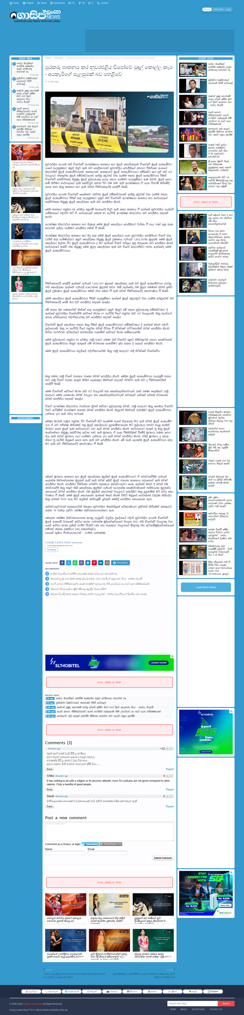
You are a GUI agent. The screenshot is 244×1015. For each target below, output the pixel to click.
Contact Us (215, 1009)
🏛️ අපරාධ (152, 991)
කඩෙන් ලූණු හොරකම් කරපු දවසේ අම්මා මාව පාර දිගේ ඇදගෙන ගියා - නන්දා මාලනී (28, 96)
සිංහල (207, 9)
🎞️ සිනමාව (132, 991)
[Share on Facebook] (62, 562)
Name (48, 849)
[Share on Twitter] (68, 562)
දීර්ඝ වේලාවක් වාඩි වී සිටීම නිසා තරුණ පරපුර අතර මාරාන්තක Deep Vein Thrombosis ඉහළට (220, 568)
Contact (104, 3)
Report (170, 769)
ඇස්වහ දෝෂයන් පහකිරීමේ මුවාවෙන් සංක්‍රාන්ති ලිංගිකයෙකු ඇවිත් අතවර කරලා (219, 252)
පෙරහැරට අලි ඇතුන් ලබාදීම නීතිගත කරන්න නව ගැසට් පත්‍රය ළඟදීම (27, 130)
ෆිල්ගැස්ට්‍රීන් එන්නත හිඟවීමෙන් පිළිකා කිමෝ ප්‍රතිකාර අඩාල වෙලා (220, 266)
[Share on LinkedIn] (100, 562)
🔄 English (213, 991)
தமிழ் (228, 9)
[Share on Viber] (81, 562)
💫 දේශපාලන (51, 991)
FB (83, 3)
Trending (58, 58)
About (44, 3)
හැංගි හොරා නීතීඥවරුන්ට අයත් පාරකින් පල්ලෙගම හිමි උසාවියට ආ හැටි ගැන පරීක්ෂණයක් (27, 114)
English (30, 3)
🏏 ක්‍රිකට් (172, 991)
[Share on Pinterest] (94, 562)
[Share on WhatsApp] (75, 562)
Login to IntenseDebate (90, 844)
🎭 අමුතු (193, 991)
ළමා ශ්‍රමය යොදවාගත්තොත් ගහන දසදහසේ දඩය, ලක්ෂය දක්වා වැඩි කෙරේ (220, 502)
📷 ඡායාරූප (112, 991)
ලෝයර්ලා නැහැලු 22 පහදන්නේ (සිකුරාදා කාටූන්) (218, 516)
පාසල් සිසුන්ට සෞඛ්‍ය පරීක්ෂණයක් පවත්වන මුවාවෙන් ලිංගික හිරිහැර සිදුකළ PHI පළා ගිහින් (220, 418)
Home (16, 3)
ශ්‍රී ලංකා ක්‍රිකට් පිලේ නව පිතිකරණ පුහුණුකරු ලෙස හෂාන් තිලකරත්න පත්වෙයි (219, 166)
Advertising (59, 3)
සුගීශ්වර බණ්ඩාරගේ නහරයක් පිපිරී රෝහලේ (27, 81)
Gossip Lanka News (32, 1004)
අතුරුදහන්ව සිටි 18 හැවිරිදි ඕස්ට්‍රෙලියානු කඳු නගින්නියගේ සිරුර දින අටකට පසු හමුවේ (220, 182)
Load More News (206, 587)
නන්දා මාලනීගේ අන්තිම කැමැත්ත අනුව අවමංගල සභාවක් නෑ (25, 67)
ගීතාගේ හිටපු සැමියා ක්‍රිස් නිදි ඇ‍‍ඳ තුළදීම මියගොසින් (78, 589)
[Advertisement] (159, 41)
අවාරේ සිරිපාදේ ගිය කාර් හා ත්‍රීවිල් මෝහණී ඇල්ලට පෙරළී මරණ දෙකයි (220, 481)
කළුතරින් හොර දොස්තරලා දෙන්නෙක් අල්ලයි (219, 431)
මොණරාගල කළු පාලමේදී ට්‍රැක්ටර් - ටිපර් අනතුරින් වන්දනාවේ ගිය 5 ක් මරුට (220, 551)
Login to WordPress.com (110, 844)
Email (91, 849)
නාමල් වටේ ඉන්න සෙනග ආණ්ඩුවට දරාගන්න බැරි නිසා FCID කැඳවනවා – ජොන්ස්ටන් (218, 151)
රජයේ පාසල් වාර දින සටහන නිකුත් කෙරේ (219, 462)
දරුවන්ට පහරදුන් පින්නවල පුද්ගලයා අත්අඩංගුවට (217, 283)
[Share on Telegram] (87, 562)
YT (73, 3)
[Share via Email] (107, 562)
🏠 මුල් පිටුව (31, 991)
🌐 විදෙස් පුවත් (72, 991)
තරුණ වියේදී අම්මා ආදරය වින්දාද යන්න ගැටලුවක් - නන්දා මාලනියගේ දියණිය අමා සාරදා (99, 594)
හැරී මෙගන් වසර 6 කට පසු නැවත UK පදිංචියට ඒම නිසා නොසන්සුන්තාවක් (220, 219)
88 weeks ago (54, 749)
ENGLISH (218, 9)
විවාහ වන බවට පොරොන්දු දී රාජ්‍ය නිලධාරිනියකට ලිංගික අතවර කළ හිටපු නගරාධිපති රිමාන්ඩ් (219, 237)
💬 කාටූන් (92, 991)
